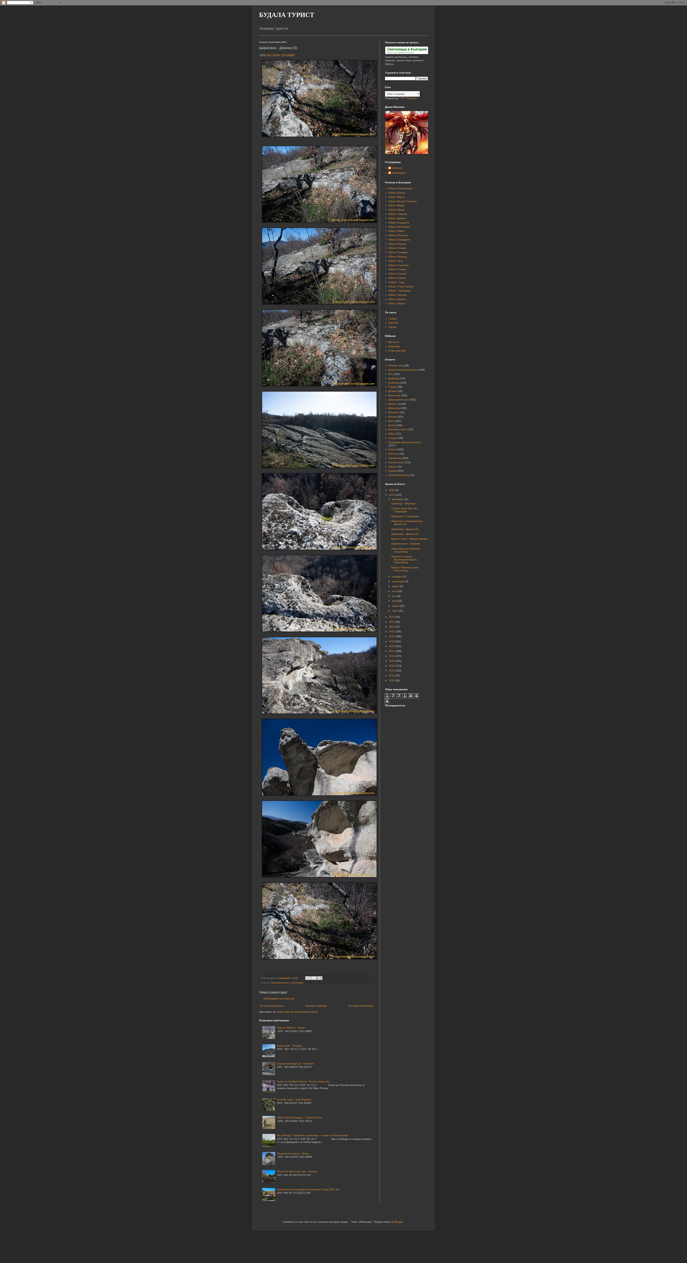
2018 (392, 646)
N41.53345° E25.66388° (281, 55)
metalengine (399, 172)
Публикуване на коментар (279, 998)
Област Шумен (397, 299)
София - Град (396, 282)
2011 (392, 680)
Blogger (399, 1221)
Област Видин (396, 205)
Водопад (393, 378)
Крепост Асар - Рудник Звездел (409, 538)
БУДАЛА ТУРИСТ (286, 14)
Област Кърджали (398, 222)
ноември (397, 576)
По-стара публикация (360, 1005)
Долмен (392, 391)
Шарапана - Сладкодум (405, 516)
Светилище (297, 983)
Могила (392, 416)
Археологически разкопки (403, 369)
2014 (392, 665)
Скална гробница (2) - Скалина (295, 1063)
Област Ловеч (396, 231)
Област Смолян (397, 273)
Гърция (392, 318)
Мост (391, 421)
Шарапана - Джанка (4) (404, 533)
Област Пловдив (397, 252)
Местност (393, 412)
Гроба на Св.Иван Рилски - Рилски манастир (303, 1081)
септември (398, 581)
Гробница (393, 382)
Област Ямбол (396, 303)
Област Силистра (398, 265)
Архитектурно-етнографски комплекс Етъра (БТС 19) (308, 1189)
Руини (391, 449)
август (396, 586)
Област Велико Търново (402, 201)
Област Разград (397, 256)
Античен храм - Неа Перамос (294, 1099)
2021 (392, 631)
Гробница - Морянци (403, 503)
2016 (392, 656)
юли (395, 591)
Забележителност (280, 983)
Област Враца (396, 209)
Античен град (396, 365)
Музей (392, 425)
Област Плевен (397, 248)
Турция (392, 327)
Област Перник (397, 243)
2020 (392, 636)
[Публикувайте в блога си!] (310, 978)
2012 (392, 675)
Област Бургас (396, 192)
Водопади (394, 346)
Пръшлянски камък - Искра (293, 1153)
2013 (392, 670)
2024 (392, 616)
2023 (392, 621)
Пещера (393, 438)
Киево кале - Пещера (289, 1045)
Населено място (398, 429)
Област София (397, 277)
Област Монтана (398, 235)
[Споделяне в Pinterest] (320, 978)
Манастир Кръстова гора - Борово (297, 1171)
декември (398, 499)
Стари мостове (397, 350)
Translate (411, 98)
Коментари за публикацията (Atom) (297, 1011)
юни (395, 596)
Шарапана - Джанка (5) (404, 529)
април (396, 605)
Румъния (393, 322)
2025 (392, 494)
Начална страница (316, 1005)
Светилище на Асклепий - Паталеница (406, 550)
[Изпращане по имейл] (307, 978)
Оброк (392, 433)
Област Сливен (397, 269)
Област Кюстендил (399, 226)
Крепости (393, 342)
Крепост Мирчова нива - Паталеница (405, 569)
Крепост (393, 403)
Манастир (394, 408)
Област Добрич (397, 218)
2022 (392, 626)
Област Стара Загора (400, 286)
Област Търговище (399, 290)
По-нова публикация (272, 1005)
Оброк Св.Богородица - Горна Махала (299, 1117)
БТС (390, 374)
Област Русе (395, 260)
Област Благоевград (400, 188)
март (395, 610)
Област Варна (396, 197)
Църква (392, 470)
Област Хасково (397, 294)
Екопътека (394, 395)
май (394, 600)
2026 (392, 490)
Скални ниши (396, 462)
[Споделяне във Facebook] (317, 978)
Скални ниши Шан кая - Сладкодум (405, 510)
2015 (392, 660)
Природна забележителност (404, 442)
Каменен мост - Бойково (405, 543)
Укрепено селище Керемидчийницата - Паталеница (404, 559)
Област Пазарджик (399, 239)
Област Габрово (397, 214)
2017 (392, 651)
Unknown (397, 168)
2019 (392, 641)
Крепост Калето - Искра (291, 1027)
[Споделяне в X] (314, 978)
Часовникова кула (398, 475)
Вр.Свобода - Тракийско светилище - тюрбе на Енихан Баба (312, 1135)
